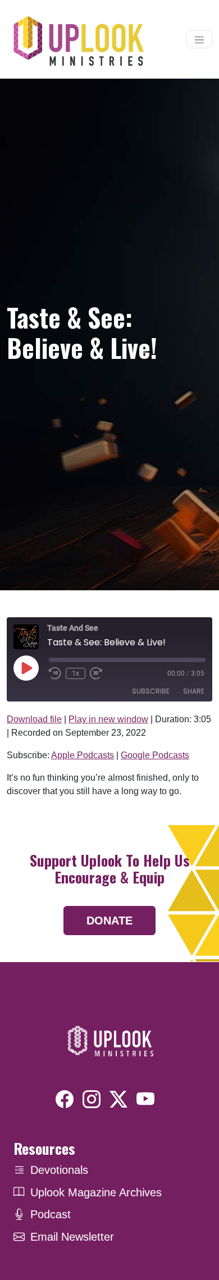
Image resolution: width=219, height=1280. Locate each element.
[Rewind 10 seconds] (55, 673)
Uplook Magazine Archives (96, 1192)
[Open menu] (199, 39)
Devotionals (59, 1170)
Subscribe (151, 691)
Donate (109, 920)
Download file (34, 719)
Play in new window (108, 719)
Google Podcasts (155, 755)
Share (193, 691)
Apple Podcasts (82, 755)
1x (75, 673)
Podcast (50, 1214)
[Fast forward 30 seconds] (96, 673)
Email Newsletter (72, 1237)
